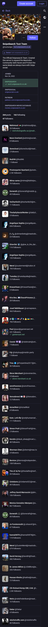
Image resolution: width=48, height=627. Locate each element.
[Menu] (23, 37)
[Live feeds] (44, 17)
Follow (33, 37)
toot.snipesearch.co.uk (22, 47)
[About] (44, 27)
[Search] (44, 10)
